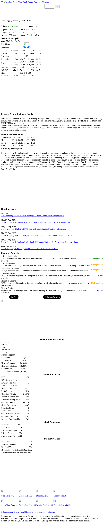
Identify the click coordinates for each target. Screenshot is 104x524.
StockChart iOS (7, 496)
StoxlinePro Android (44, 505)
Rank (25, 2)
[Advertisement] (52, 95)
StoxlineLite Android (27, 505)
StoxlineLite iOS (25, 496)
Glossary (45, 2)
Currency (37, 2)
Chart (20, 2)
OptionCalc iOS (60, 496)
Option (30, 2)
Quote (15, 2)
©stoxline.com (7, 512)
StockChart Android (9, 505)
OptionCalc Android (62, 505)
